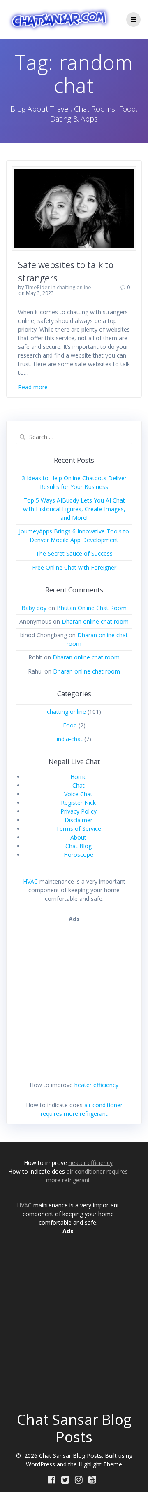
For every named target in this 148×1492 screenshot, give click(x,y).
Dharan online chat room (95, 621)
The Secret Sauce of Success (74, 553)
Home (78, 777)
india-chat (70, 739)
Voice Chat (78, 794)
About (78, 837)
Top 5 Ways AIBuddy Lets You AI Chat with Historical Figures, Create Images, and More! (74, 508)
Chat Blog (78, 846)
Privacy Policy (78, 811)
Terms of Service (78, 829)
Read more (33, 387)
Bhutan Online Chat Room (92, 608)
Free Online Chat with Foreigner (74, 567)
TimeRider (37, 287)
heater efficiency (96, 1085)
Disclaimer (78, 820)
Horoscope (78, 854)
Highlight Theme (100, 1464)
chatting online (74, 287)
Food (70, 725)
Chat (78, 785)
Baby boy (33, 608)
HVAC (30, 881)
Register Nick (78, 803)
